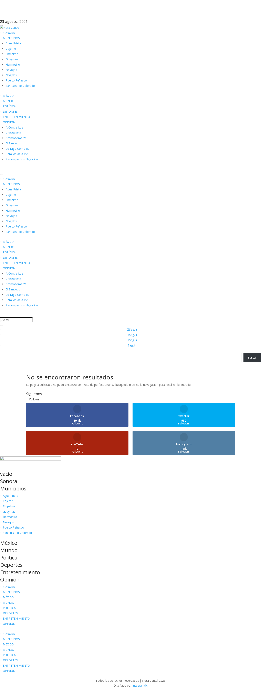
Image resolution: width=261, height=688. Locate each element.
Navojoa (11, 70)
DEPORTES (10, 111)
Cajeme (11, 49)
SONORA (9, 33)
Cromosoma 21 (16, 138)
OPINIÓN (9, 122)
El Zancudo (13, 143)
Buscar (252, 357)
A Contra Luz (14, 127)
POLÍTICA (9, 106)
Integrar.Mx (139, 685)
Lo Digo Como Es (17, 149)
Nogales (11, 75)
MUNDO (8, 101)
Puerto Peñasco (16, 80)
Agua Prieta (13, 43)
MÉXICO (8, 96)
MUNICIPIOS (11, 38)
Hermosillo (13, 64)
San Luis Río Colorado (20, 86)
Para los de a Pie (17, 154)
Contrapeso (13, 133)
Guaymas (12, 59)
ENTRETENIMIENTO (16, 117)
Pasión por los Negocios (22, 159)
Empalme (12, 54)
